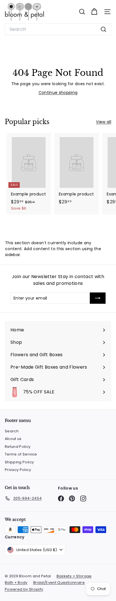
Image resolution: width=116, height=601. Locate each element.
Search (12, 431)
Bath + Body (16, 582)
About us (13, 438)
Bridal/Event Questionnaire (59, 582)
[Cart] (94, 11)
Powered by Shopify (24, 589)
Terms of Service (21, 454)
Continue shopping (58, 92)
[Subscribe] (98, 298)
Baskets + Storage (74, 576)
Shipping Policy (19, 462)
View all (103, 122)
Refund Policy (18, 446)
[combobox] (58, 29)
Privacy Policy (18, 469)
